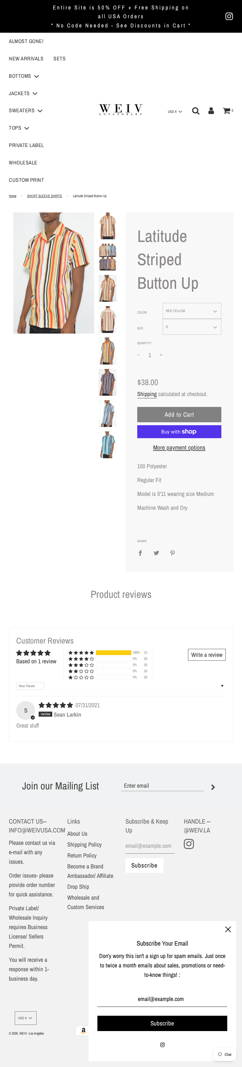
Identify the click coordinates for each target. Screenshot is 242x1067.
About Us (77, 833)
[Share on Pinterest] (172, 552)
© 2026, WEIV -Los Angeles (26, 1033)
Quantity (144, 343)
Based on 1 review (36, 661)
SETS (59, 58)
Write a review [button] (207, 655)
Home (12, 196)
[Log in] (211, 111)
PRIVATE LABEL (26, 145)
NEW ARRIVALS (26, 58)
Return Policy (82, 855)
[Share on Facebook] (142, 552)
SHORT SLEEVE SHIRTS (44, 196)
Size (140, 328)
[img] (56, 705)
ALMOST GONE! (26, 41)
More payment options (179, 447)
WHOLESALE (23, 162)
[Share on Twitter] (156, 552)
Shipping (147, 394)
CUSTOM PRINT (26, 180)
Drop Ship (78, 886)
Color (142, 312)
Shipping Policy (84, 844)
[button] (81, 652)
